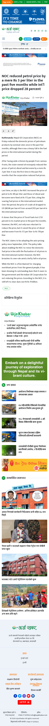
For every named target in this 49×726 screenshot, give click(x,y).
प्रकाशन (29, 39)
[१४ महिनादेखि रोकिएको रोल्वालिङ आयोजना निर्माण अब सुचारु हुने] (9, 409)
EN (45, 39)
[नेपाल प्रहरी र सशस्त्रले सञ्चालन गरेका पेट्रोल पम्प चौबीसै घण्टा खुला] (24, 531)
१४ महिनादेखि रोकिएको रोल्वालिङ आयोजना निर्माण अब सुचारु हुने (32, 407)
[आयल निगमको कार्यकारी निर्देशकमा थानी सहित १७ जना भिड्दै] (24, 496)
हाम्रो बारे (24, 658)
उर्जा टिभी (23, 702)
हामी (25, 662)
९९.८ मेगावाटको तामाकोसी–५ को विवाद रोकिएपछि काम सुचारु (32, 421)
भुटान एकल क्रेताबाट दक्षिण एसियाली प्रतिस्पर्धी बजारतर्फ (30, 434)
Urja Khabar (25, 98)
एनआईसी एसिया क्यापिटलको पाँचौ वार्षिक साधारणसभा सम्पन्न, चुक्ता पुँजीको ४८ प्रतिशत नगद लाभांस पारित (24, 344)
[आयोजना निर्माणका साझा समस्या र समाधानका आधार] (9, 395)
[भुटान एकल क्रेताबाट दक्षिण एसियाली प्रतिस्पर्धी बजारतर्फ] (9, 436)
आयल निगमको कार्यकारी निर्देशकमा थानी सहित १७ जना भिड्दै (24, 514)
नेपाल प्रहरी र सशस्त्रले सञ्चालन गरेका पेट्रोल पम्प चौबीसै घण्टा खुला (23, 548)
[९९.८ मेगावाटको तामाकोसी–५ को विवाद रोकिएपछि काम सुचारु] (9, 423)
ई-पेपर (37, 39)
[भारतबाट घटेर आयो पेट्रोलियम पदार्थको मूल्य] (24, 565)
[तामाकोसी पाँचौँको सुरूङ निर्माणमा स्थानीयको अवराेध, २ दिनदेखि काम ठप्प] (9, 450)
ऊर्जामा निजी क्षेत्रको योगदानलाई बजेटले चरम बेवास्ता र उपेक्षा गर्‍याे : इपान (24, 335)
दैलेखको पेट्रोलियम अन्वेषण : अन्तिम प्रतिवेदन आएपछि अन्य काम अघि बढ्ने (23, 613)
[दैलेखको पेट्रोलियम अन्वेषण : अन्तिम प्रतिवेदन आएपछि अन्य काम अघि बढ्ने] (24, 596)
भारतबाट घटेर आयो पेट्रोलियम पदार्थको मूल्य (19, 579)
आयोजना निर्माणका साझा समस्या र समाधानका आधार (32, 393)
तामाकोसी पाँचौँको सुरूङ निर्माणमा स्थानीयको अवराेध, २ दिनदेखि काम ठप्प (32, 449)
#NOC (6, 288)
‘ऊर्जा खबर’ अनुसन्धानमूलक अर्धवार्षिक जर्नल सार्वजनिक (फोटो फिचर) (24, 327)
